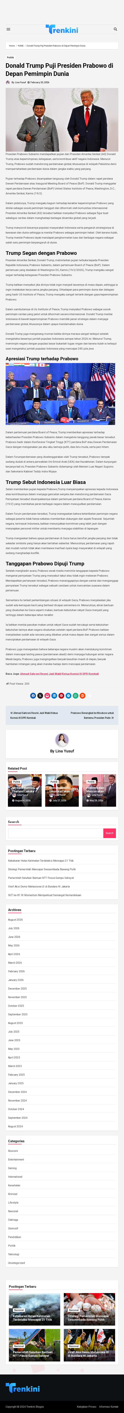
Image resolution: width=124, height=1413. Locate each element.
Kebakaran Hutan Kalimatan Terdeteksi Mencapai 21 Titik (41, 860)
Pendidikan (14, 1237)
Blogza (40, 1406)
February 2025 (16, 1074)
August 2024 (15, 1126)
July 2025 (14, 1031)
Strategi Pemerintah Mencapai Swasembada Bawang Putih (42, 869)
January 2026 (16, 980)
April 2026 (14, 954)
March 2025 (15, 1066)
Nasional (13, 1211)
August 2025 (15, 1023)
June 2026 (14, 936)
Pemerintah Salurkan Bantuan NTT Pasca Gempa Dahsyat (41, 877)
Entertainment (16, 1159)
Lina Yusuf (20, 82)
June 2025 (14, 1040)
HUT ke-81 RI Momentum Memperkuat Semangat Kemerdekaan (44, 895)
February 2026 (16, 971)
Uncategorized (16, 1262)
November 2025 (17, 997)
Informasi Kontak (108, 1406)
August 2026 (15, 919)
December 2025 (17, 988)
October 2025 (16, 1005)
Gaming (12, 1168)
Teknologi (13, 1254)
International (15, 1176)
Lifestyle (13, 1202)
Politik (10, 57)
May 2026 (14, 945)
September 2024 (18, 1117)
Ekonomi (13, 1151)
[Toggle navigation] (8, 29)
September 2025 (18, 1014)
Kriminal (12, 1194)
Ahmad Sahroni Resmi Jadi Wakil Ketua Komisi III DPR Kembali (59, 673)
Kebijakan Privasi (86, 1406)
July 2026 (14, 928)
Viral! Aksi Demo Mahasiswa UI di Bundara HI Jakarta (39, 886)
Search (13, 822)
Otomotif (13, 1228)
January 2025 (16, 1083)
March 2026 (15, 962)
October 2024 (16, 1109)
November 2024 (17, 1100)
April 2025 (14, 1057)
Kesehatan (14, 1185)
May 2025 (14, 1048)
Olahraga (13, 1219)
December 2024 (17, 1092)
